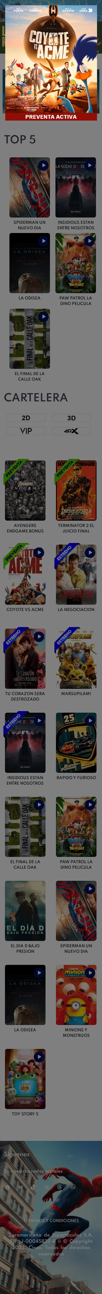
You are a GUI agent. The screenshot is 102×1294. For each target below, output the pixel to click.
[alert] (51, 647)
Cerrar (90, 10)
